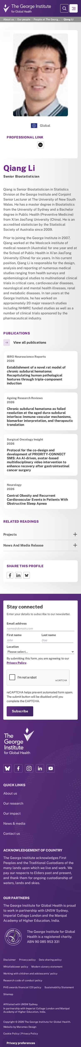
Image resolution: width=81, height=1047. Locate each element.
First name (10, 498)
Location (9, 510)
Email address (13, 487)
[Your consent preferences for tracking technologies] (20, 1043)
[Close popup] (77, 468)
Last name (49, 498)
